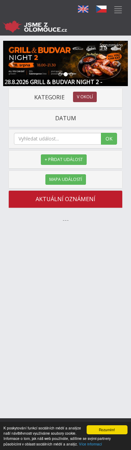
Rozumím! (107, 429)
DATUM (65, 118)
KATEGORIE (63, 97)
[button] (12, 63)
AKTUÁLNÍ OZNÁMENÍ (65, 199)
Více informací (90, 444)
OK (108, 138)
